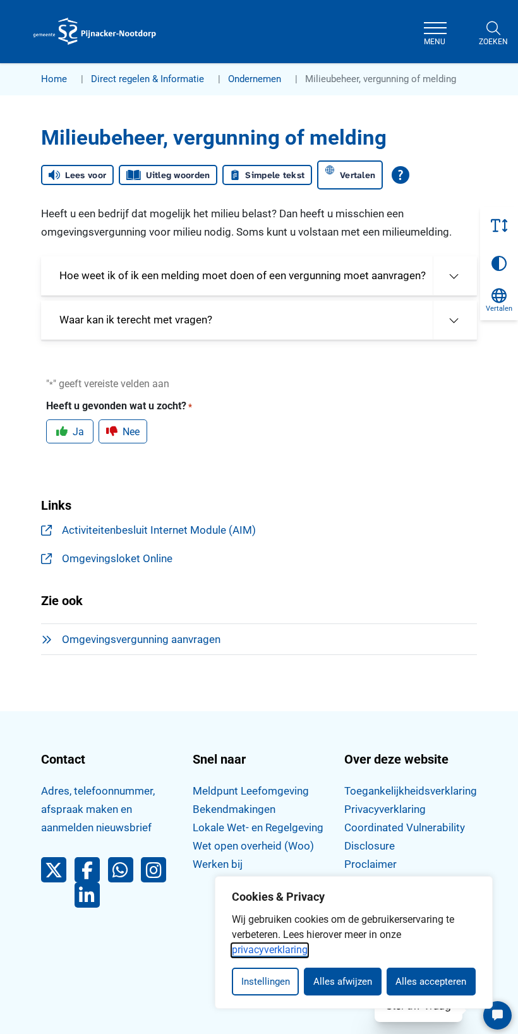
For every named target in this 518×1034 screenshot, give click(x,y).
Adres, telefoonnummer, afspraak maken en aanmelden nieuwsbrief (98, 809)
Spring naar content (35, 46)
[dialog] (354, 942)
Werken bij (218, 864)
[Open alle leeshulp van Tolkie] (400, 175)
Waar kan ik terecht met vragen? (135, 319)
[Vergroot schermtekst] (499, 225)
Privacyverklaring (385, 809)
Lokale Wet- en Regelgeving (258, 827)
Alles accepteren (430, 981)
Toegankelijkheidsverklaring (410, 791)
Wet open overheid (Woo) (253, 845)
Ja (78, 432)
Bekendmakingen (234, 809)
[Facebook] (91, 873)
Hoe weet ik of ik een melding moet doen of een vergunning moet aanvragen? (242, 275)
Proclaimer (370, 864)
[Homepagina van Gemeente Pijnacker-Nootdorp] (95, 31)
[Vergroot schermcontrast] (499, 263)
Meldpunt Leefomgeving (251, 791)
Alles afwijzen (342, 981)
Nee (131, 432)
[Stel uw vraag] (497, 1015)
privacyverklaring (270, 950)
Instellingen (265, 981)
